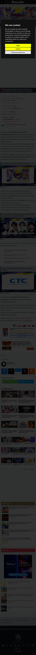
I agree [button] (18, 45)
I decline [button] (18, 49)
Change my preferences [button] (18, 52)
